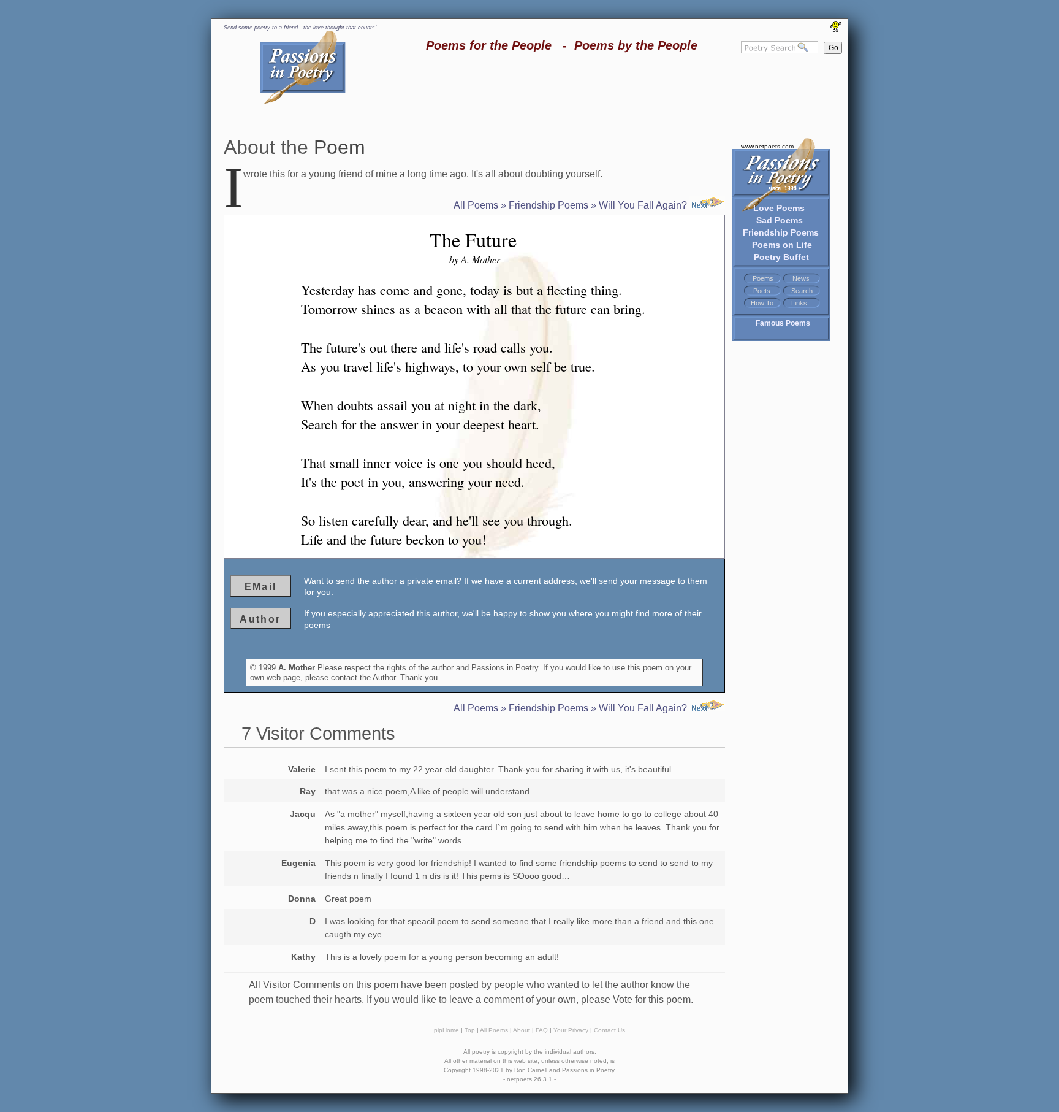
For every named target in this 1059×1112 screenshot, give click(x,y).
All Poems (476, 205)
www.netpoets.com (767, 146)
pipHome (446, 1030)
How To (762, 303)
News (801, 278)
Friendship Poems (781, 232)
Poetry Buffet (781, 257)
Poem (339, 147)
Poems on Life (782, 245)
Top (470, 1030)
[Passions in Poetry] (303, 102)
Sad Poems (779, 220)
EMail (261, 586)
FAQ (542, 1030)
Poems (763, 278)
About (521, 1030)
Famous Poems (783, 323)
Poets (761, 290)
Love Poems (779, 208)
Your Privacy (570, 1030)
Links (799, 303)
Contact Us (609, 1030)
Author (260, 619)
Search (802, 290)
